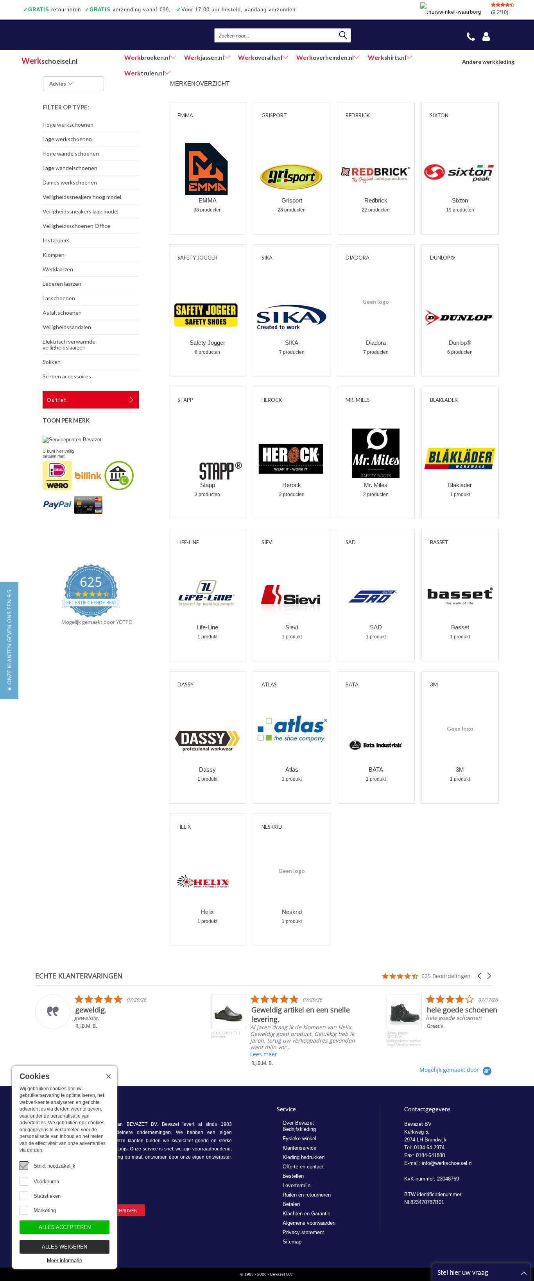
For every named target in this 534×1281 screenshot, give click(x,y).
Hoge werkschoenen (68, 124)
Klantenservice (299, 1148)
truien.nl (144, 73)
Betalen (291, 1204)
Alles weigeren (64, 1247)
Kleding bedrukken (303, 1157)
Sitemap (292, 1242)
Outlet (57, 399)
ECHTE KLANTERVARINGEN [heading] (79, 976)
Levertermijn (296, 1185)
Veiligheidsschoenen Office (76, 225)
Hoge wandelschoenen (71, 153)
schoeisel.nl (49, 60)
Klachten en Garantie (306, 1214)
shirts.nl (387, 57)
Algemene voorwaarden (309, 1223)
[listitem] (114, 1011)
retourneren (52, 10)
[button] (480, 976)
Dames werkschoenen (70, 182)
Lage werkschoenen (67, 139)
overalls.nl (260, 57)
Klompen (54, 254)
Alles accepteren (65, 1227)
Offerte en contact (303, 1167)
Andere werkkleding (488, 61)
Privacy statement (303, 1232)
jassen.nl (204, 57)
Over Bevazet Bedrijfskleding (299, 1126)
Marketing (45, 1210)
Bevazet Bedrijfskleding (69, 35)
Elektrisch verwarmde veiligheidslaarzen (69, 344)
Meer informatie (64, 1260)
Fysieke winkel (299, 1138)
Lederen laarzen (62, 283)
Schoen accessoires (67, 376)
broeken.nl (147, 57)
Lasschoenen (59, 298)
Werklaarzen (58, 269)
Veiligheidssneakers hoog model (82, 196)
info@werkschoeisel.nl (447, 1163)
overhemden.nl (325, 57)
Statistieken (47, 1196)
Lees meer (263, 1054)
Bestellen (293, 1176)
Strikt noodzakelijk (54, 1166)
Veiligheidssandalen (67, 327)
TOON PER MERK (66, 420)
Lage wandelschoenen (70, 168)
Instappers (56, 240)
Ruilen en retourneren (307, 1195)
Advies (57, 84)
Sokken (52, 361)
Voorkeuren (46, 1181)
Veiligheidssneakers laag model (80, 211)
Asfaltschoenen (62, 312)
